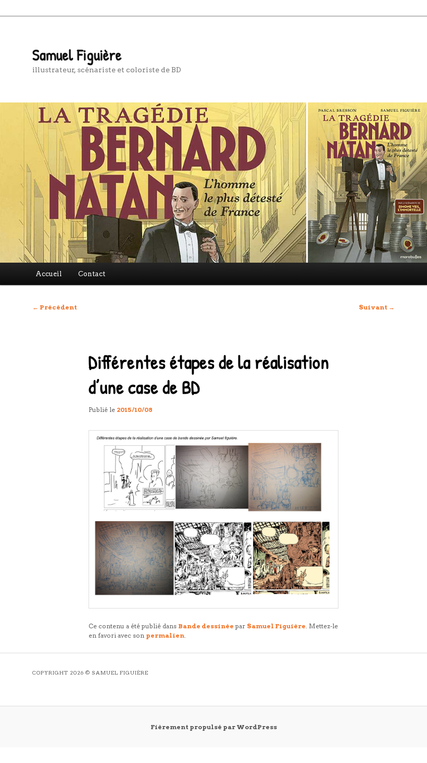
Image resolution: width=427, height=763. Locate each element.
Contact (91, 274)
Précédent (54, 307)
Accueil (48, 274)
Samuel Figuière (77, 54)
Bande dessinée (206, 626)
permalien (165, 635)
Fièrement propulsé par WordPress (213, 727)
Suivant (377, 307)
